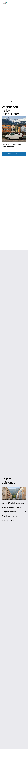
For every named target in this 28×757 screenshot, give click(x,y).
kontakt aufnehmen (14, 154)
